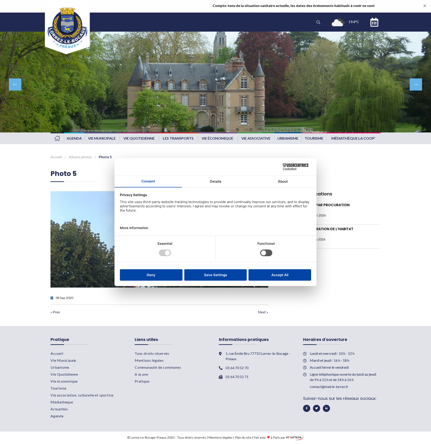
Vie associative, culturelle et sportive (82, 395)
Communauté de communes (158, 367)
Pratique (142, 381)
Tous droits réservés (152, 353)
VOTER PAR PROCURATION (326, 205)
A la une (141, 374)
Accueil (57, 138)
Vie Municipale (102, 138)
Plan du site (243, 437)
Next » (263, 312)
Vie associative (255, 138)
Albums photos (80, 157)
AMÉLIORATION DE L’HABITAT (328, 229)
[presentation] (15, 84)
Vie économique (217, 138)
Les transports (178, 138)
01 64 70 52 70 (237, 368)
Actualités (59, 409)
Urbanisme (287, 138)
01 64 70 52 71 (237, 377)
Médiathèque (62, 402)
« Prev (55, 312)
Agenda (74, 138)
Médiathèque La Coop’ (353, 138)
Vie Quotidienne (139, 138)
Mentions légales (149, 360)
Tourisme (314, 138)
